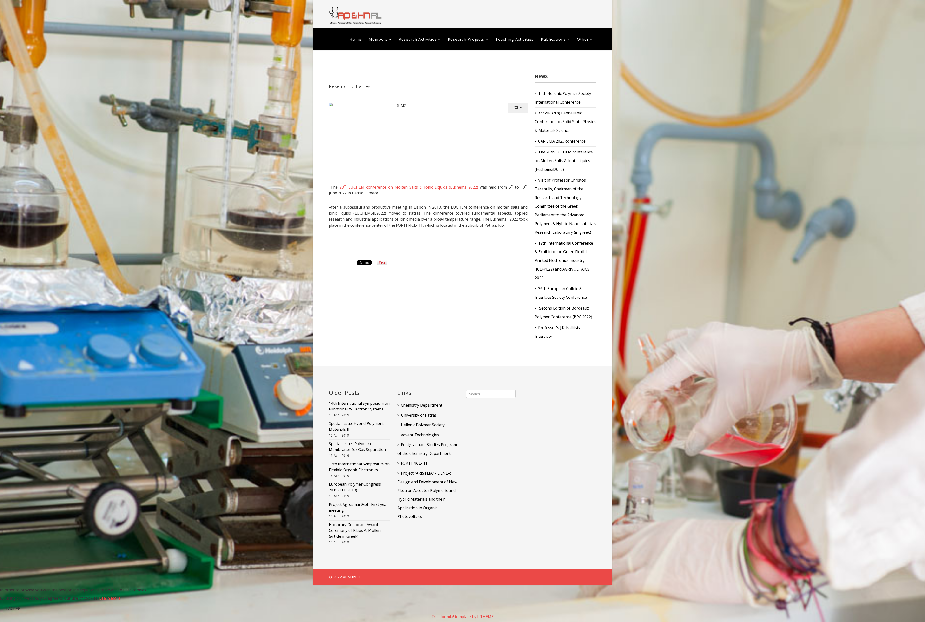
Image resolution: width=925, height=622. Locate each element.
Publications (554, 39)
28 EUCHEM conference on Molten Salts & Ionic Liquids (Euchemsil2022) (408, 187)
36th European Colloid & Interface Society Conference (561, 293)
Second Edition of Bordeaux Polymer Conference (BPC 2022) (563, 312)
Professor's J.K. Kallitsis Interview (557, 332)
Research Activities (418, 39)
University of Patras (419, 415)
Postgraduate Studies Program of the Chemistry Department (427, 449)
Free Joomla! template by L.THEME (463, 616)
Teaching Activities (514, 39)
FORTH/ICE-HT (414, 463)
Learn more (109, 598)
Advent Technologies (420, 434)
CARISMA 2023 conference (562, 141)
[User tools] (518, 108)
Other (583, 39)
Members (378, 39)
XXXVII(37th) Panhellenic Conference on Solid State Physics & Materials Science (565, 121)
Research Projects (466, 39)
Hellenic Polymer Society (423, 425)
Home (355, 39)
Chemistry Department (421, 405)
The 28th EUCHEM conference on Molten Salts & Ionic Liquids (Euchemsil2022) (564, 160)
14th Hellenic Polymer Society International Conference (563, 98)
